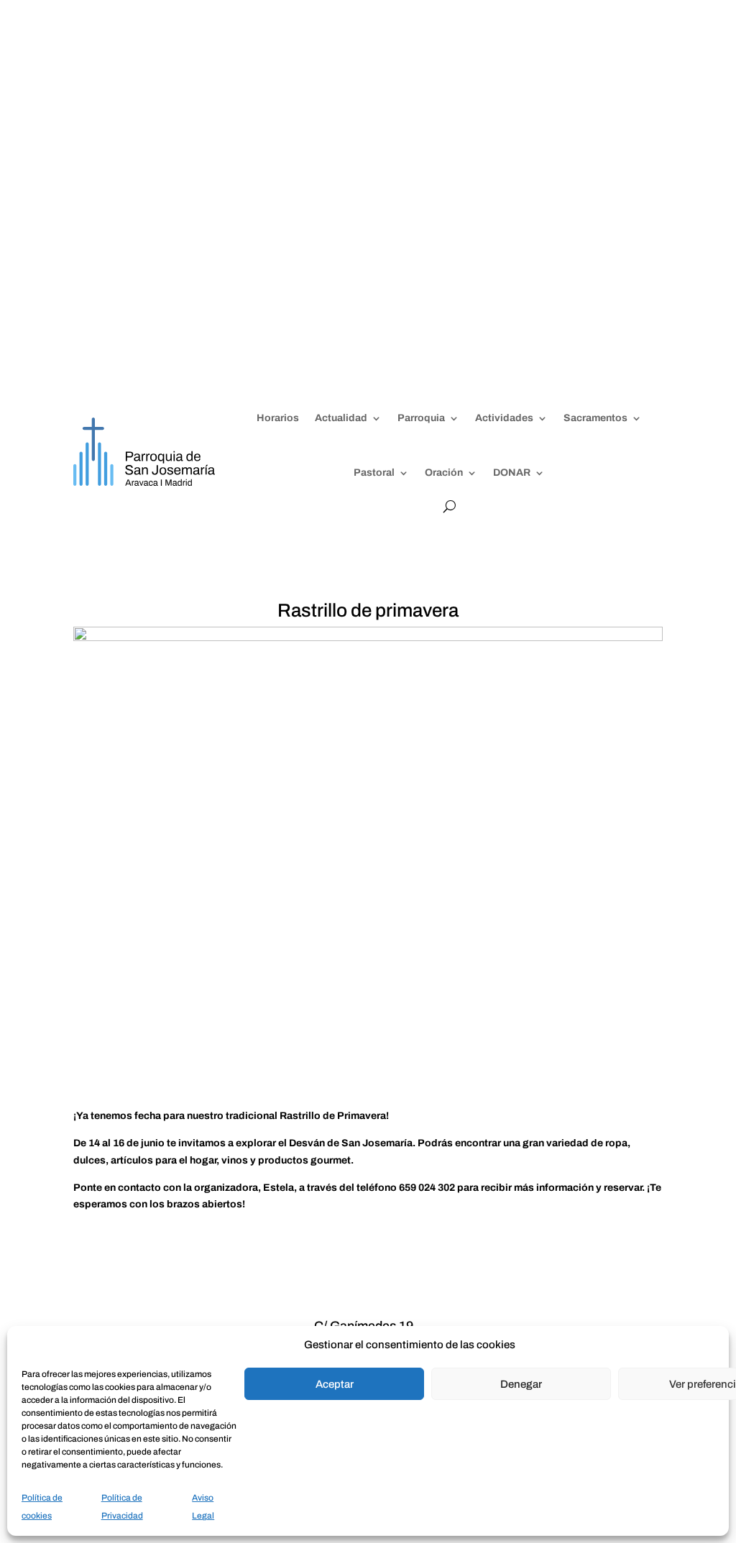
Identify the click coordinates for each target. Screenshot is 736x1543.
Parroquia (421, 418)
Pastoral (374, 472)
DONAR (511, 472)
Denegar (521, 1384)
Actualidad (341, 418)
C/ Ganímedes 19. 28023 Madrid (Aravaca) (523, 180)
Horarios (278, 418)
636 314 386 (398, 52)
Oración (444, 472)
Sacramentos (595, 418)
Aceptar (335, 1384)
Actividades (504, 418)
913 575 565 (337, 52)
